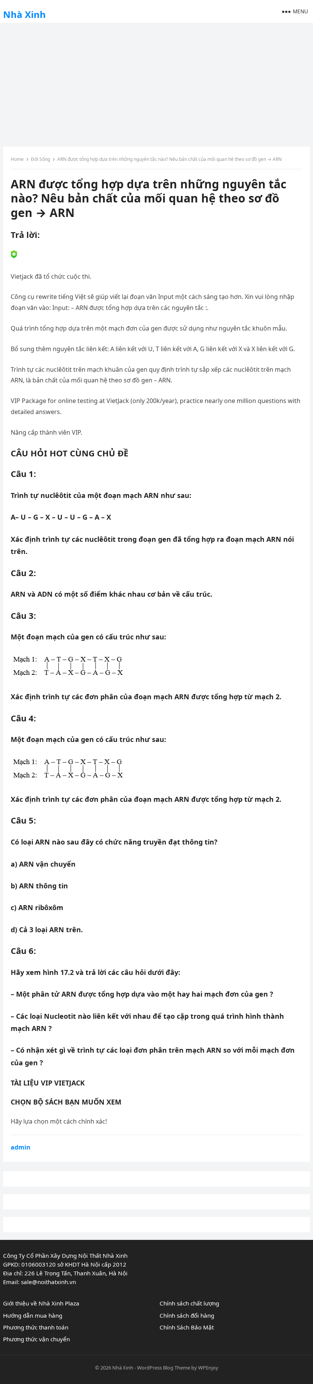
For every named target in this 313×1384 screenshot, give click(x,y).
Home (17, 159)
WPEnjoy (208, 1367)
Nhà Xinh (24, 14)
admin (21, 1147)
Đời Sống (40, 159)
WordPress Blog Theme (163, 1367)
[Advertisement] (156, 82)
